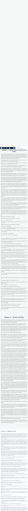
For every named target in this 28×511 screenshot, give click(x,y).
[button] (1, 2)
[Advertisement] (14, 165)
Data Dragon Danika (18, 0)
